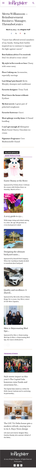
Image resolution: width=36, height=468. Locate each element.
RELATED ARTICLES (11, 153)
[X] (16, 34)
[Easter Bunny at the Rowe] (13, 167)
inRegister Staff (25, 30)
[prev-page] (5, 345)
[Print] (25, 34)
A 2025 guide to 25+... (13, 216)
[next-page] (8, 345)
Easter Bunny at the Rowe (15, 180)
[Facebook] (11, 34)
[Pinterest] (20, 34)
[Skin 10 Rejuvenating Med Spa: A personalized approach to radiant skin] (13, 315)
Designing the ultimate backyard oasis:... (14, 253)
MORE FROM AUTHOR (12, 156)
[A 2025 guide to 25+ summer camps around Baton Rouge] (13, 203)
